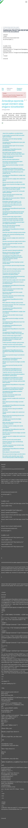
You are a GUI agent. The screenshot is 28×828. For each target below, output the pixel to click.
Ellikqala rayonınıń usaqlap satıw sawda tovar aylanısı (13, 238)
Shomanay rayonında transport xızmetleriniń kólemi (13, 355)
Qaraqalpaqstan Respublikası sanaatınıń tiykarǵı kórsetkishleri (12, 392)
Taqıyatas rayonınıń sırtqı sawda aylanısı (12, 372)
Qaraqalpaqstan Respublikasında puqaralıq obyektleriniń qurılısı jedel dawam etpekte (12, 388)
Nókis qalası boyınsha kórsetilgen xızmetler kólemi (12, 165)
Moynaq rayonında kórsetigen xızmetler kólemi (13, 454)
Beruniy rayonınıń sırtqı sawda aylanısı (11, 271)
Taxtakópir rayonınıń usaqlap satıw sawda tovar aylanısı (12, 426)
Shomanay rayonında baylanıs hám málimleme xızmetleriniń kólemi (11, 273)
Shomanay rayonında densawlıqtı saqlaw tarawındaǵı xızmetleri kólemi (12, 162)
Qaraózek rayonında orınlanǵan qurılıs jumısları (13, 232)
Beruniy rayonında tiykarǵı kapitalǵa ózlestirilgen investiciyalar (11, 226)
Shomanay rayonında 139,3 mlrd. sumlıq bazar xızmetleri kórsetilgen (13, 305)
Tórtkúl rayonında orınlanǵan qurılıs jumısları (13, 342)
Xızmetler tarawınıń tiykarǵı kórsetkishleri (12, 250)
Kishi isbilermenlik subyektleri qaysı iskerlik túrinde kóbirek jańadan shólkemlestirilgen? (13, 456)
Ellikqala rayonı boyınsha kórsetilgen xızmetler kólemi (13, 185)
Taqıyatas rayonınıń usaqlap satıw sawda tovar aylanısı (13, 437)
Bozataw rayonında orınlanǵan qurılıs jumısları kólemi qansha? (13, 381)
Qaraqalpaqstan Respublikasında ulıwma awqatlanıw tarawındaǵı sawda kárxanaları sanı (12, 351)
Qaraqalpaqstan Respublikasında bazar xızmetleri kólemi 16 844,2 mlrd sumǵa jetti (13, 333)
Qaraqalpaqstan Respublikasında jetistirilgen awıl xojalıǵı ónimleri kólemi (13, 223)
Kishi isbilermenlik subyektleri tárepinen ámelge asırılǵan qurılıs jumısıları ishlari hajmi (13, 153)
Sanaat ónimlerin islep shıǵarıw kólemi (11, 216)
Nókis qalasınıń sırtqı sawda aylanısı (11, 452)
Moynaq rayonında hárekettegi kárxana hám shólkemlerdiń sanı (13, 416)
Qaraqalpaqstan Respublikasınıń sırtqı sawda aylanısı (13, 247)
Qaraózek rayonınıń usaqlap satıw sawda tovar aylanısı (13, 179)
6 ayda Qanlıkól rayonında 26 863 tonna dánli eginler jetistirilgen (13, 136)
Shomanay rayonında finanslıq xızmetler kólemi (12, 366)
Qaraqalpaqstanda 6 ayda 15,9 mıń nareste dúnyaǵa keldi (13, 146)
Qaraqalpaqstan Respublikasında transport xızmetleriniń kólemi (12, 282)
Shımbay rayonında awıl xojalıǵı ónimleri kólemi (14, 241)
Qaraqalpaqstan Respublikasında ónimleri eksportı (12, 300)
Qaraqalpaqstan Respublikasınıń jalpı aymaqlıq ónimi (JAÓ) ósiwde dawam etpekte (13, 188)
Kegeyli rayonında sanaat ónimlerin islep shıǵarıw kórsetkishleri (12, 156)
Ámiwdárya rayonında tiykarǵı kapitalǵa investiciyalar (12, 139)
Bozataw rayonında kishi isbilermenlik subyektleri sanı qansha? (11, 395)
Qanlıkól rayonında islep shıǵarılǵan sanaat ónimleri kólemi (12, 262)
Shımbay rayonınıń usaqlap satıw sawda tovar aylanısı (13, 399)
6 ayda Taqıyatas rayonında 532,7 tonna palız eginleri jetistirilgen (13, 191)
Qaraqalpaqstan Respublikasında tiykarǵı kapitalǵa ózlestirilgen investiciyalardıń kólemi (13, 169)
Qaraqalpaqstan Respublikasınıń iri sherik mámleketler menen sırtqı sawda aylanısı (12, 378)
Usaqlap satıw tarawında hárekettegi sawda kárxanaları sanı (13, 235)
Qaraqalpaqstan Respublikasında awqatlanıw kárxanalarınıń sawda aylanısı (13, 375)
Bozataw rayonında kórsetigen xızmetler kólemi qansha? (12, 244)
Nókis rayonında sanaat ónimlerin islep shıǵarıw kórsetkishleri (11, 423)
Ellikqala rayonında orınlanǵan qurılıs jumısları (13, 269)
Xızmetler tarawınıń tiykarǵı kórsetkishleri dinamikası (12, 409)
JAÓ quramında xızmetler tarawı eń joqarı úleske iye (12, 315)
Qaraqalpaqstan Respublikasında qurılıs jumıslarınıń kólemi (12, 205)
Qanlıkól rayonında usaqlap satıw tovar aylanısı (13, 280)
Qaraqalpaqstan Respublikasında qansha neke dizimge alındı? (13, 209)
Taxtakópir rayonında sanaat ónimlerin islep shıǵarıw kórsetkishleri (13, 445)
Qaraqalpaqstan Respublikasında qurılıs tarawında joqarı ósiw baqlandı (12, 359)
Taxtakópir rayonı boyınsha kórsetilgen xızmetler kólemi (11, 419)
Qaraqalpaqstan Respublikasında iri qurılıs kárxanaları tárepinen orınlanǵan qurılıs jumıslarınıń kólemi (12, 339)
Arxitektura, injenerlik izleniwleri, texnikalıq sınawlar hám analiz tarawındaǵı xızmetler (12, 219)
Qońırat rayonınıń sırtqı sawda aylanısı (11, 439)
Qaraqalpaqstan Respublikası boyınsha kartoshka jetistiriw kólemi (11, 150)
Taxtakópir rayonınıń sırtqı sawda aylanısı (12, 344)
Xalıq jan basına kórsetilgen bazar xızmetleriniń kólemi (14, 347)
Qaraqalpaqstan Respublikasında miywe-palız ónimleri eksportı (13, 143)
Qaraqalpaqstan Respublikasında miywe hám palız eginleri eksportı (13, 322)
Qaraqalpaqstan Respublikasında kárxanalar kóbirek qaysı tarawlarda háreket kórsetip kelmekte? (13, 213)
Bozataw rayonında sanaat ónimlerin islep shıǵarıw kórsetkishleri (12, 289)
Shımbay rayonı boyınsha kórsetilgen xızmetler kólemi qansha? (13, 433)
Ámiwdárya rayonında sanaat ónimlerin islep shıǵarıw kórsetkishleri (13, 296)
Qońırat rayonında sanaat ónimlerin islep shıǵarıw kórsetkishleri (12, 195)
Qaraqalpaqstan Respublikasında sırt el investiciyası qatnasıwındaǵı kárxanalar (12, 369)
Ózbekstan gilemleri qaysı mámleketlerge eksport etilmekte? (12, 442)
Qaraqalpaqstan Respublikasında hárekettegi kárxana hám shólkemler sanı (13, 277)
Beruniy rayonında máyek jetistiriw (10, 159)
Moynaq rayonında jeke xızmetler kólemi (12, 182)
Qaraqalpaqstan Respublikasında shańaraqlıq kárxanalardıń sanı (13, 286)
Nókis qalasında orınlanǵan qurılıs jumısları (12, 302)
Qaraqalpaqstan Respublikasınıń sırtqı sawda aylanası (13, 329)
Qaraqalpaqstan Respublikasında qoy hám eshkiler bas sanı (12, 172)
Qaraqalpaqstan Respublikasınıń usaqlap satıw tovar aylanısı (13, 176)
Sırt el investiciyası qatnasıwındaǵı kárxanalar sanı (13, 266)
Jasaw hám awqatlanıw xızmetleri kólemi (12, 133)
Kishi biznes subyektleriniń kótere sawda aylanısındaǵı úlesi (12, 293)
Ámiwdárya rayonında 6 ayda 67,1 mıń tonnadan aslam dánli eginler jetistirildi (11, 202)
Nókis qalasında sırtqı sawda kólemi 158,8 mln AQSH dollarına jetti (13, 198)
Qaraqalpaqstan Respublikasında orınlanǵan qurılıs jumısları (13, 229)
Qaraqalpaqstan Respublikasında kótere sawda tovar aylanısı (12, 308)
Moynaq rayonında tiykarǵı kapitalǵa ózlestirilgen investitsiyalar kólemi (11, 253)
